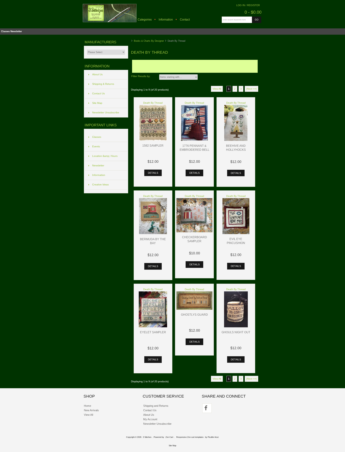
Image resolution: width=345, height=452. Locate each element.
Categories (145, 19)
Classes (5, 31)
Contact (185, 19)
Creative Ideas (100, 184)
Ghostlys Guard (194, 314)
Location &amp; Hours (105, 156)
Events (96, 146)
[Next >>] (251, 88)
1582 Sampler (153, 145)
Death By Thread (153, 103)
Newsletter (16, 31)
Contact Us (98, 93)
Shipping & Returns (103, 84)
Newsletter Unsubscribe (105, 112)
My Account (150, 419)
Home (87, 405)
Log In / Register (248, 5)
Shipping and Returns (155, 405)
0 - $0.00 (253, 12)
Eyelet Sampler (153, 332)
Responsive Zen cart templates (190, 437)
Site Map (97, 103)
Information (166, 19)
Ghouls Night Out (236, 332)
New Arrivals (91, 410)
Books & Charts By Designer (149, 41)
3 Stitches (147, 437)
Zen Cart (169, 437)
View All (217, 88)
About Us (97, 74)
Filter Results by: (140, 76)
